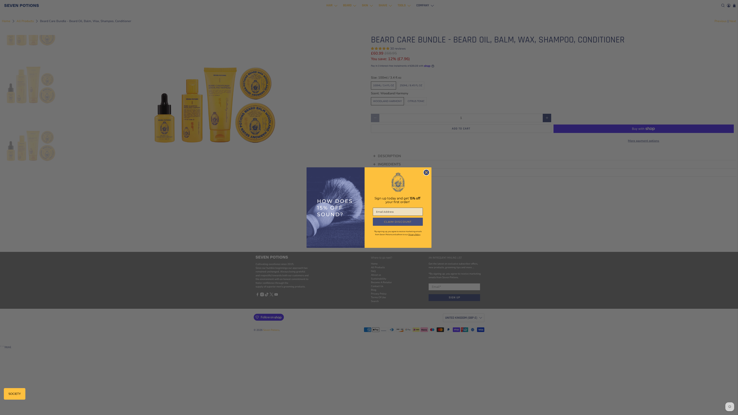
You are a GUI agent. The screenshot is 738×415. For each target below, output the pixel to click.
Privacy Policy (414, 234)
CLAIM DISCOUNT (398, 221)
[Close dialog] (426, 172)
